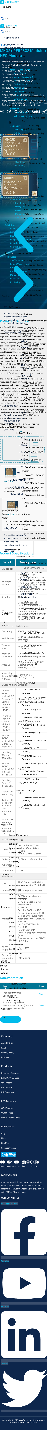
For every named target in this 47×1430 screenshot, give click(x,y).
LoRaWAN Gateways (25, 790)
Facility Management (18, 835)
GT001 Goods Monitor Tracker (33, 527)
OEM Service (15, 894)
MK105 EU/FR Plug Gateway (31, 691)
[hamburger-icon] (32, 7)
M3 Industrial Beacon (33, 83)
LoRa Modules (22, 626)
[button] (23, 235)
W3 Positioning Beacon (34, 209)
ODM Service (15, 889)
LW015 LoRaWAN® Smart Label (34, 505)
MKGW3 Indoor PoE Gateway (31, 734)
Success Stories (5, 963)
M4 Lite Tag (29, 92)
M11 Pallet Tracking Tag (34, 133)
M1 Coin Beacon (31, 70)
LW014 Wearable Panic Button (33, 497)
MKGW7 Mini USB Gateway (30, 750)
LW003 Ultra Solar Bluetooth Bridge (31, 781)
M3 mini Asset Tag (32, 87)
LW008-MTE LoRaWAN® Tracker (34, 469)
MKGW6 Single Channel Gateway (33, 807)
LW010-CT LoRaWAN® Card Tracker (33, 477)
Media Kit (13, 940)
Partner (5, 969)
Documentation (16, 944)
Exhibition (13, 844)
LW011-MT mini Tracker (34, 483)
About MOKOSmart (17, 983)
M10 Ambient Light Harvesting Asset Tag (31, 127)
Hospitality (14, 861)
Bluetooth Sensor (24, 314)
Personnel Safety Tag (26, 171)
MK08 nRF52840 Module (30, 595)
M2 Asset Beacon (32, 78)
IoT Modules (14, 549)
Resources (6, 907)
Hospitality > (15, 125)
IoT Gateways (15, 675)
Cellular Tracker (23, 514)
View (41, 994)
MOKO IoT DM (15, 953)
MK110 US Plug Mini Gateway (31, 711)
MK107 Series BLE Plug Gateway (33, 703)
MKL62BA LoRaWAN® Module (32, 639)
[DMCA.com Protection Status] (8, 1154)
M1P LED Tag (29, 74)
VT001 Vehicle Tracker (34, 533)
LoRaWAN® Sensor (24, 376)
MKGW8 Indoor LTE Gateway (31, 758)
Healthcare (14, 857)
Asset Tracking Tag (25, 63)
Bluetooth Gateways (25, 682)
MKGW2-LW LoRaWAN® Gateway (33, 799)
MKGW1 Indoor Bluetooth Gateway (34, 727)
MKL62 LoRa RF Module (34, 633)
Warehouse (14, 866)
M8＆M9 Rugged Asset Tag (33, 119)
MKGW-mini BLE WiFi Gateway (32, 719)
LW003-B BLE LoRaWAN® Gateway (34, 765)
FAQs (11, 935)
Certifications (15, 949)
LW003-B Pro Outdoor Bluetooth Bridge (33, 773)
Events (12, 926)
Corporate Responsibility (13, 999)
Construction (15, 852)
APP (11, 931)
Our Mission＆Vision (18, 988)
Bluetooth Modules (25, 556)
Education (13, 848)
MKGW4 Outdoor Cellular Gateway (34, 742)
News (11, 922)
